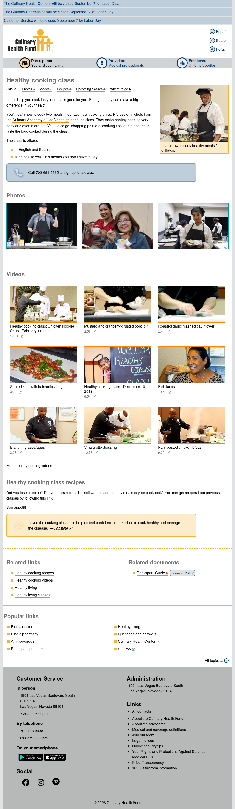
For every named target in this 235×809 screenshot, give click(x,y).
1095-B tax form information (154, 768)
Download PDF (180, 573)
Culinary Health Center (136, 641)
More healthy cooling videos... (30, 465)
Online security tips (147, 746)
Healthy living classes (32, 594)
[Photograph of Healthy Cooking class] (41, 226)
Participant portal (25, 648)
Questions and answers (137, 634)
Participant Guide (151, 572)
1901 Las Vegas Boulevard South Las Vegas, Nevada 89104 (156, 688)
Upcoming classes (90, 89)
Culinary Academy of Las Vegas (38, 119)
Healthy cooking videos (34, 580)
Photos (28, 89)
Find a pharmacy (24, 634)
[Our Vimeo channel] (56, 783)
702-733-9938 (31, 730)
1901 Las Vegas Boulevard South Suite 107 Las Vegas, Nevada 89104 (47, 701)
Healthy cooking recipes (34, 572)
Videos (46, 89)
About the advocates (148, 724)
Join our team (143, 735)
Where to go (120, 89)
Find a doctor (21, 626)
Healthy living (26, 587)
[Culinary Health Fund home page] (30, 40)
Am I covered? (22, 641)
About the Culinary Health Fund (157, 718)
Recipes (64, 89)
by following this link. (36, 498)
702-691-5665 (47, 173)
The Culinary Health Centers (27, 3)
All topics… (214, 660)
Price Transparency (148, 762)
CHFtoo (124, 649)
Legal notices (143, 740)
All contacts (141, 711)
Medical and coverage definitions (159, 729)
